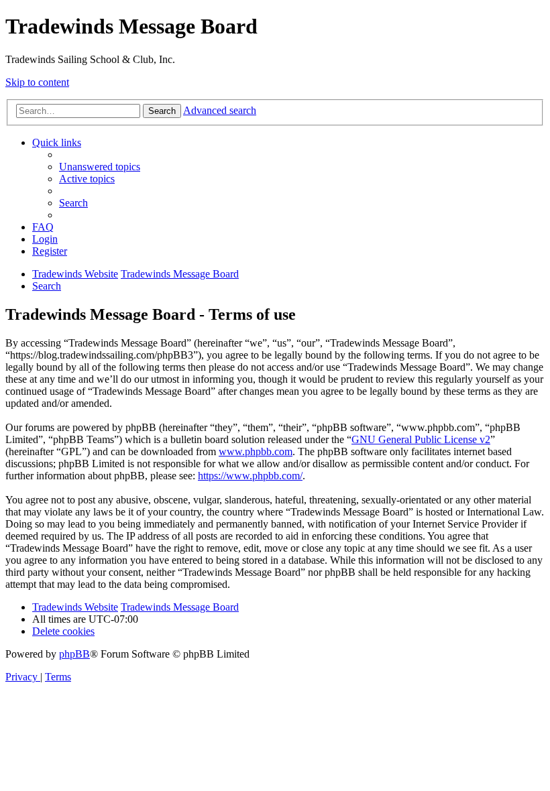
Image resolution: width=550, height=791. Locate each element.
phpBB (74, 654)
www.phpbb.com (255, 451)
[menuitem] (99, 166)
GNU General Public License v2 (420, 439)
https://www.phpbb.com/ (250, 475)
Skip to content (37, 82)
